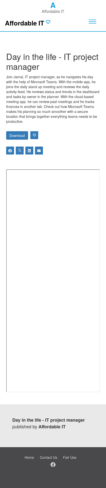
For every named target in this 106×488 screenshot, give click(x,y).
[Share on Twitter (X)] (19, 150)
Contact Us (48, 457)
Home (29, 457)
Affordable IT (24, 22)
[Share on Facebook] (10, 150)
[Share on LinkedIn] (29, 150)
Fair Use (69, 457)
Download (17, 135)
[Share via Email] (39, 150)
